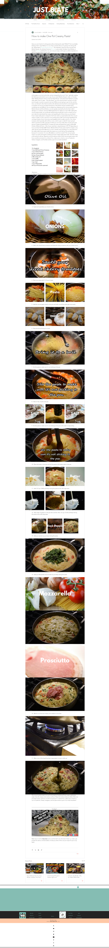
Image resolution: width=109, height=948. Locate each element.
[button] (105, 3)
